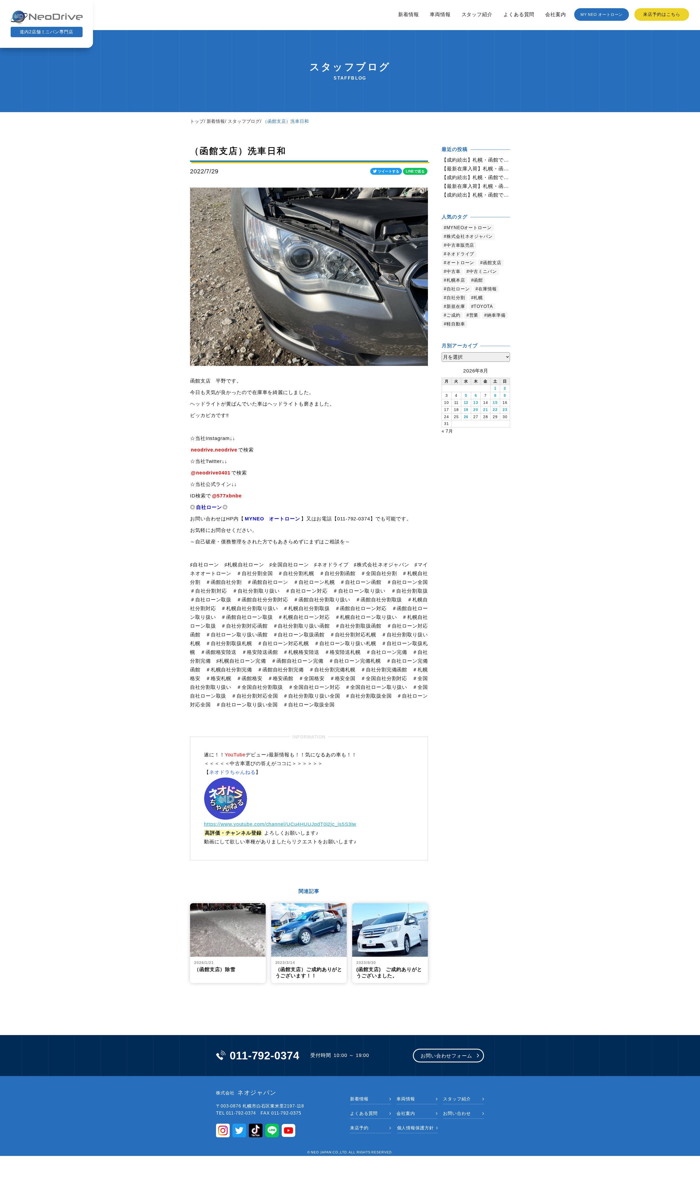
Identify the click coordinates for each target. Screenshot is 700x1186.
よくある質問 (518, 14)
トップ (197, 121)
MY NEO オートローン (602, 14)
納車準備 (496, 315)
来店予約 (359, 1128)
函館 (478, 280)
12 (466, 402)
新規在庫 (456, 306)
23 (505, 409)
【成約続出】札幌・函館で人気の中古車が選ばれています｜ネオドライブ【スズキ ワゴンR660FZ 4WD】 (476, 160)
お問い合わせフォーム (446, 1056)
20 (475, 409)
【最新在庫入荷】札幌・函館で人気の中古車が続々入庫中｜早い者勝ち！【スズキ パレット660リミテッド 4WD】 (476, 168)
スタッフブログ (244, 121)
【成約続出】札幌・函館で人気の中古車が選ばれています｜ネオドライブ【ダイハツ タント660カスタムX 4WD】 (476, 195)
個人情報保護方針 (415, 1128)
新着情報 (408, 14)
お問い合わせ (457, 1113)
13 (475, 402)
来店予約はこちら (661, 14)
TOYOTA (483, 306)
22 (495, 409)
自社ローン (458, 289)
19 (466, 409)
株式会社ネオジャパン (470, 236)
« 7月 (447, 431)
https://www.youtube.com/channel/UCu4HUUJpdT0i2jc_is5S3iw (280, 824)
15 (495, 402)
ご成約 (453, 315)
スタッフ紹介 (477, 14)
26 (466, 417)
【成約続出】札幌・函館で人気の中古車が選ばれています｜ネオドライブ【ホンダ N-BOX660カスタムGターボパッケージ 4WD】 (476, 177)
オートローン (460, 262)
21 (485, 409)
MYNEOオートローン (469, 227)
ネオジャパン (246, 1093)
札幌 (478, 297)
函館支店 (492, 262)
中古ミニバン (483, 271)
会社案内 (555, 14)
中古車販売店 (460, 245)
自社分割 (456, 297)
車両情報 (440, 14)
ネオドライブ (460, 254)
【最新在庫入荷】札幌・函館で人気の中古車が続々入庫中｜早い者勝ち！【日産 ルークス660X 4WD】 (476, 186)
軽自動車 (456, 324)
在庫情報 (487, 289)
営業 (474, 315)
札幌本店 (456, 280)
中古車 (453, 271)
